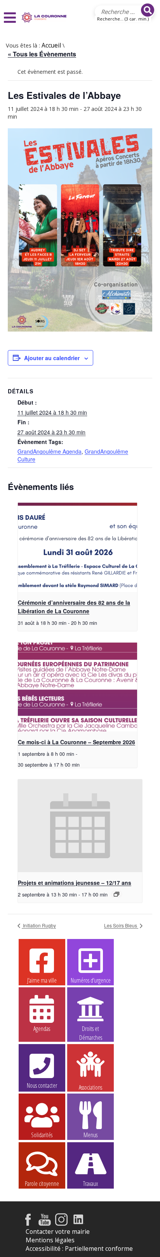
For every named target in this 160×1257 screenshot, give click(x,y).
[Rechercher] (147, 10)
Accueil (51, 45)
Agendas (41, 1028)
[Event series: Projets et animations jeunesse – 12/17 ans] (116, 894)
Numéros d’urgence (91, 980)
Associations (90, 1086)
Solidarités (41, 1135)
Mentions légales (50, 1240)
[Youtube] (44, 1223)
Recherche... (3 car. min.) (123, 19)
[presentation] (77, 547)
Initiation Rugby (39, 925)
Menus (90, 1135)
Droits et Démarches (90, 1029)
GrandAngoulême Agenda (49, 451)
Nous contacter (42, 1085)
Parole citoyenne (42, 1183)
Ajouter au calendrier (52, 358)
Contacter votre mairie (58, 1232)
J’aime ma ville (42, 980)
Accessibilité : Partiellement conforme (79, 1249)
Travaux (90, 1183)
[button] (11, 17)
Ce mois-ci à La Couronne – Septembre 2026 (76, 742)
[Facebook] (28, 1223)
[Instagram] (61, 1223)
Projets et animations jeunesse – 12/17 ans (74, 882)
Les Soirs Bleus (121, 925)
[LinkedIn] (78, 1223)
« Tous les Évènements (42, 53)
